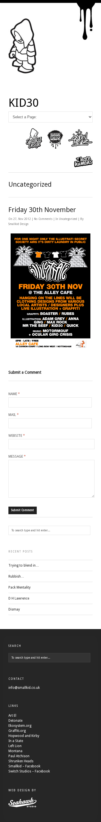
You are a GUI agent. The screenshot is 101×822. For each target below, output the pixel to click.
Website (16, 435)
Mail (13, 414)
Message (17, 456)
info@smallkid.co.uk (24, 688)
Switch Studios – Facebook (29, 771)
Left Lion (15, 746)
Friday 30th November (42, 210)
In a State (15, 741)
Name (14, 394)
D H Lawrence (18, 598)
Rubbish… (16, 576)
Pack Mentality (19, 587)
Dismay (14, 609)
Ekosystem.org (19, 726)
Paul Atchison (18, 756)
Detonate (15, 721)
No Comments (43, 218)
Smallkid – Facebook (24, 766)
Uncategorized (68, 218)
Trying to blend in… (23, 565)
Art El (12, 716)
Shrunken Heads (20, 761)
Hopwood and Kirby (23, 736)
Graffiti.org (17, 731)
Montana (15, 751)
